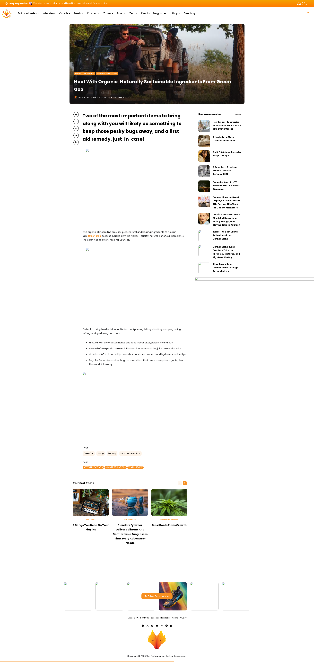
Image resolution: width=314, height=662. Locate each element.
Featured (91, 519)
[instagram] (152, 626)
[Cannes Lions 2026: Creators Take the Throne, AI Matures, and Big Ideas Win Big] (204, 251)
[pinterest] (76, 128)
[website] (166, 626)
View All (238, 114)
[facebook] (76, 114)
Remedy (112, 453)
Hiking (101, 453)
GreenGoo (88, 453)
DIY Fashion (130, 519)
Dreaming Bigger (169, 519)
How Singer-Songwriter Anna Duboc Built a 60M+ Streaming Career (227, 125)
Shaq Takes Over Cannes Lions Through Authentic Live (225, 267)
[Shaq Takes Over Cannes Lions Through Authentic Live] (204, 268)
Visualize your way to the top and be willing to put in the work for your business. (71, 3)
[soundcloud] (162, 626)
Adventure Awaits (84, 73)
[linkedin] (76, 142)
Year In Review (135, 467)
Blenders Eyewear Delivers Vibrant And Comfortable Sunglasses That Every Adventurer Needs (130, 534)
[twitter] (76, 121)
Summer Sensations (107, 73)
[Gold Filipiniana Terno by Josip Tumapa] (204, 156)
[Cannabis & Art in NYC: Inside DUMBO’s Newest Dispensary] (204, 186)
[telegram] (76, 135)
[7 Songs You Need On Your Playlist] (91, 502)
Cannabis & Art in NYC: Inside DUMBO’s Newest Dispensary (226, 186)
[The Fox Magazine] (6, 13)
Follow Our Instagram (158, 596)
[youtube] (157, 626)
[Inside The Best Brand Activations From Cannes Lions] (204, 236)
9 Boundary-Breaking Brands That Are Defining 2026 (225, 171)
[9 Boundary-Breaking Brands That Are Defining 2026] (204, 171)
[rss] (171, 626)
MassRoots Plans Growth (169, 525)
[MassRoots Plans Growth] (169, 502)
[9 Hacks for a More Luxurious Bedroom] (204, 141)
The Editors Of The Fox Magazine (94, 97)
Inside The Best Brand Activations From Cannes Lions (225, 235)
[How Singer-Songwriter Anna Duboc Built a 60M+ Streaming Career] (204, 126)
